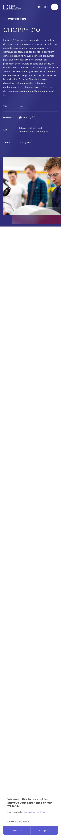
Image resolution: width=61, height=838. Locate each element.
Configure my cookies (18, 821)
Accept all (44, 830)
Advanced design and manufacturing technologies (33, 130)
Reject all (17, 830)
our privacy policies (35, 812)
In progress (25, 142)
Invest (22, 106)
